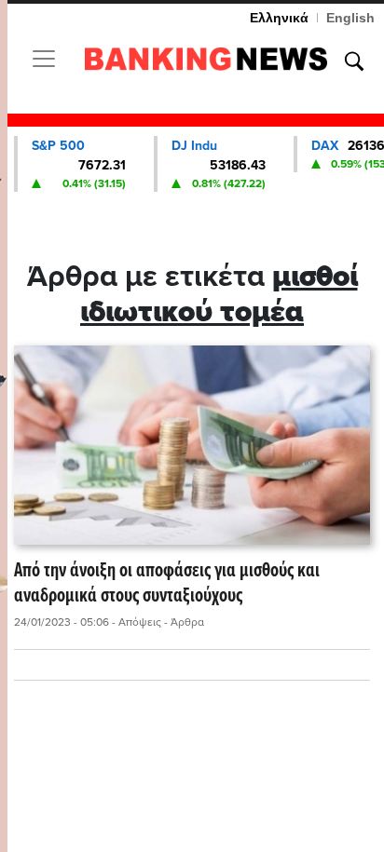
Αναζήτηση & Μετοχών (354, 61)
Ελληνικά (279, 17)
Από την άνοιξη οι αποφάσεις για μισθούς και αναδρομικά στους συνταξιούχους (167, 584)
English (350, 17)
